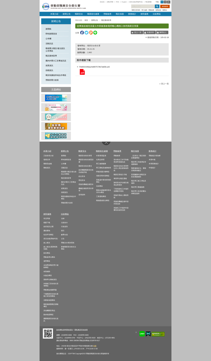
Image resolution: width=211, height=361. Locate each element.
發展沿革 (47, 159)
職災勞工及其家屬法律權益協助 (138, 192)
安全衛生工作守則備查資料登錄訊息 (121, 161)
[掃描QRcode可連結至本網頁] (48, 338)
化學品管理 (100, 159)
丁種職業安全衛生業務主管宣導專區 (51, 295)
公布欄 (48, 39)
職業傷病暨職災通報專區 (51, 305)
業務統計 (132, 14)
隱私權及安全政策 (81, 330)
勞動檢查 (151, 10)
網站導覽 (110, 2)
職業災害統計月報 (120, 174)
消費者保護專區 (49, 300)
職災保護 (120, 14)
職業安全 (79, 14)
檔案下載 (47, 222)
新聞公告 (67, 14)
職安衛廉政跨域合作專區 (56, 75)
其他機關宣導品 (49, 310)
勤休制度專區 (48, 314)
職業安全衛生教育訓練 (86, 161)
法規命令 (64, 222)
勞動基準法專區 (49, 257)
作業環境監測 (101, 156)
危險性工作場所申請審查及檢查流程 (121, 209)
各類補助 (47, 271)
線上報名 (47, 243)
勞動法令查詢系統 (67, 243)
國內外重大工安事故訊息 (56, 61)
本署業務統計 (154, 164)
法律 (62, 218)
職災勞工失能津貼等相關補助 (138, 163)
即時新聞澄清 (51, 34)
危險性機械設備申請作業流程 (121, 203)
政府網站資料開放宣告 (64, 330)
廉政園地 (47, 231)
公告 (62, 239)
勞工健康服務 (101, 164)
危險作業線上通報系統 (121, 196)
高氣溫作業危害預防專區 (103, 181)
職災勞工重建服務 (137, 187)
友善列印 (150, 32)
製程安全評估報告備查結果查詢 (121, 184)
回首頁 (102, 2)
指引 (62, 231)
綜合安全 (82, 176)
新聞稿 (48, 29)
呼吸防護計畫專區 (102, 172)
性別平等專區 (48, 235)
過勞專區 (47, 261)
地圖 (94, 346)
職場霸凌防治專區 (102, 200)
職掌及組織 (48, 164)
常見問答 (47, 218)
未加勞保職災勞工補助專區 (51, 266)
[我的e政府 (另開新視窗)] (148, 334)
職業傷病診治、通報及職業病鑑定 (138, 169)
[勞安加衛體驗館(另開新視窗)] (56, 107)
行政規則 (64, 226)
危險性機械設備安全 (86, 184)
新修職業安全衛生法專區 (68, 248)
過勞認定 (158, 10)
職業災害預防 (136, 10)
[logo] (64, 6)
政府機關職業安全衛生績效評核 (86, 171)
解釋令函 (64, 235)
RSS (117, 2)
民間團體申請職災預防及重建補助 (138, 176)
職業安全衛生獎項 (85, 166)
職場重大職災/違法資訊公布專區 (55, 49)
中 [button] (165, 2)
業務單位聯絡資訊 (50, 279)
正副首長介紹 (48, 156)
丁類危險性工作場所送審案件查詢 (121, 190)
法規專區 (157, 14)
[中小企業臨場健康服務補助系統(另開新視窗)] (56, 136)
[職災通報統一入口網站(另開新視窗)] (56, 98)
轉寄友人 (163, 32)
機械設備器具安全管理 (86, 190)
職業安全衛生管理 (85, 156)
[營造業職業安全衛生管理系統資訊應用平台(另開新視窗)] (56, 117)
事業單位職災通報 (120, 178)
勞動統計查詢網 (154, 156)
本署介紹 (54, 14)
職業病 (165, 10)
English (124, 2)
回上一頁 (137, 32)
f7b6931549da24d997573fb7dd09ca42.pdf (82, 72)
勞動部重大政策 (52, 80)
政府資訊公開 (48, 226)
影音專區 (47, 253)
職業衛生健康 (93, 14)
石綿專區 (99, 186)
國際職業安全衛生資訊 (51, 320)
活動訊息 (49, 44)
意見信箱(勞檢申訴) (136, 2)
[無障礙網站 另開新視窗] (158, 334)
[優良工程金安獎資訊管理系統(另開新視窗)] (56, 126)
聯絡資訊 (47, 168)
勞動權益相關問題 (50, 290)
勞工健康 (144, 10)
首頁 (86, 20)
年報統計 (152, 168)
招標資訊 (49, 70)
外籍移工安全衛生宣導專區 (51, 285)
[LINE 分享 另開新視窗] (95, 34)
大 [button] (169, 2)
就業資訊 (49, 66)
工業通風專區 (101, 196)
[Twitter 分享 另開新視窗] (86, 34)
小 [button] (162, 2)
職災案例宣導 (51, 56)
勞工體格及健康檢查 (103, 168)
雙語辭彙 (148, 2)
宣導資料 (82, 195)
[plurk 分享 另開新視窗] (91, 34)
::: (40, 2)
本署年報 (152, 159)
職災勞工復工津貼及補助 (138, 182)
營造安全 (82, 180)
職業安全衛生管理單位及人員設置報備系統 (121, 168)
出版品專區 (48, 275)
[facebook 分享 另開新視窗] (82, 34)
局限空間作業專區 (102, 176)
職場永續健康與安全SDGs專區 (103, 191)
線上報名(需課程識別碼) (50, 248)
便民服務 (144, 14)
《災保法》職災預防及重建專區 (138, 157)
